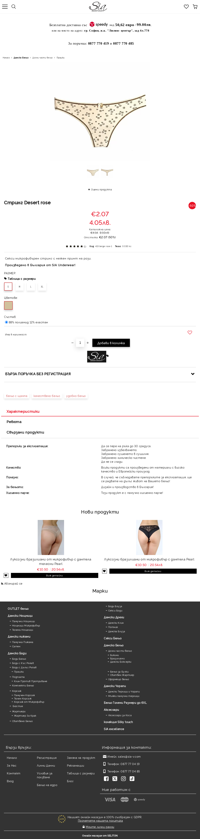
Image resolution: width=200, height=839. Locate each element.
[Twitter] (115, 779)
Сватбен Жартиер (122, 674)
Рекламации (75, 765)
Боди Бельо (19, 658)
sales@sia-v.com (129, 756)
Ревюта (14, 421)
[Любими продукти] (186, 6)
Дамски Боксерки (120, 661)
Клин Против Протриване (30, 681)
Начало (6, 57)
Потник (113, 627)
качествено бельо (47, 396)
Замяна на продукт (81, 757)
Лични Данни (46, 765)
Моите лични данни (100, 826)
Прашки (61, 57)
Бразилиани (117, 658)
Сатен (16, 646)
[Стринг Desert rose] (93, 172)
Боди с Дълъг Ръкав (24, 667)
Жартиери (19, 711)
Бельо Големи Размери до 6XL (125, 702)
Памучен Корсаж (24, 695)
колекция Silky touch (118, 722)
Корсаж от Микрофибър (29, 701)
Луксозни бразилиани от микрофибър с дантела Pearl (149, 559)
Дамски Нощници (20, 615)
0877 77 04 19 (130, 764)
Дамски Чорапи (115, 686)
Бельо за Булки (119, 671)
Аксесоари (111, 709)
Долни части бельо (42, 57)
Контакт (14, 773)
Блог (70, 781)
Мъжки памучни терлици (123, 695)
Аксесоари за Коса (120, 715)
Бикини (114, 655)
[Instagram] (124, 779)
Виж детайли (54, 575)
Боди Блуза (115, 606)
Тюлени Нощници (22, 629)
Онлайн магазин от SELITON (100, 835)
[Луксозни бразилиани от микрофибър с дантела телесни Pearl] (50, 537)
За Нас (11, 765)
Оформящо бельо (118, 679)
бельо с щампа (16, 396)
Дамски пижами (19, 636)
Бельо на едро (47, 785)
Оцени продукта (101, 189)
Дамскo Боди (17, 653)
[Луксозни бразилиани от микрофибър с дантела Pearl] (149, 537)
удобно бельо (76, 396)
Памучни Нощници (23, 621)
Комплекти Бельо (23, 685)
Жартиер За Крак (25, 715)
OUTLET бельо (18, 608)
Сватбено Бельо (22, 721)
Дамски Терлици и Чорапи (124, 691)
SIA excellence (114, 729)
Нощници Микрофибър (26, 625)
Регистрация (46, 757)
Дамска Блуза (116, 631)
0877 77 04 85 (130, 771)
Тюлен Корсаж (22, 698)
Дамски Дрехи (114, 617)
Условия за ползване (45, 775)
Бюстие (17, 706)
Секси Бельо (112, 638)
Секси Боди (115, 610)
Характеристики (23, 411)
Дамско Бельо (21, 57)
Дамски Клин (116, 622)
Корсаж (16, 690)
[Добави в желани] (190, 332)
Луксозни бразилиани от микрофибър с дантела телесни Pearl (50, 561)
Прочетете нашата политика (100, 820)
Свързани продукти (25, 432)
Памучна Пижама (22, 642)
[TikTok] (133, 779)
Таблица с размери (22, 278)
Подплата (18, 676)
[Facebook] (107, 779)
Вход (10, 781)
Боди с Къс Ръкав (23, 663)
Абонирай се (13, 583)
